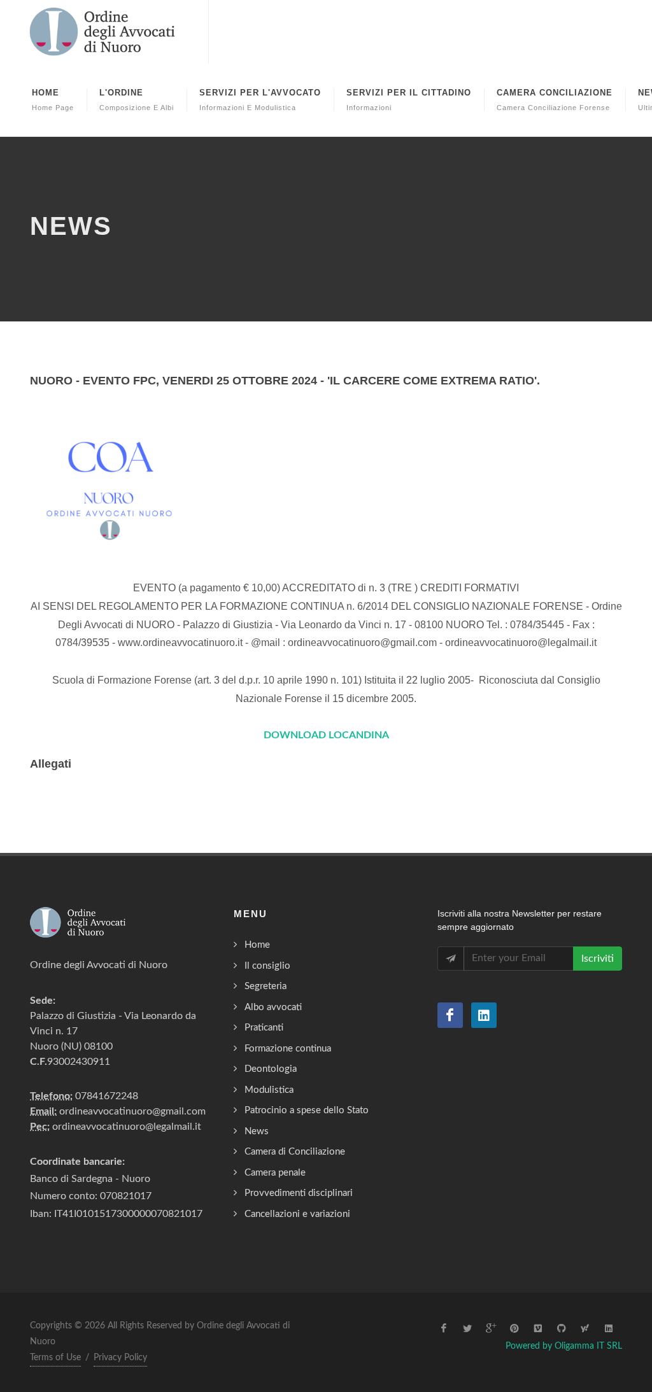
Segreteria (265, 986)
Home (257, 945)
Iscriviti (597, 958)
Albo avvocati (273, 1007)
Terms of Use (55, 1357)
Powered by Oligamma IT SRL (564, 1346)
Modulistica (269, 1090)
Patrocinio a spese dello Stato (306, 1110)
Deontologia (270, 1069)
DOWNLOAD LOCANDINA (326, 735)
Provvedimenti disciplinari (298, 1193)
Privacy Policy (120, 1357)
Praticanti (263, 1027)
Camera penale (275, 1173)
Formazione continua (287, 1048)
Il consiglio (267, 966)
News (256, 1131)
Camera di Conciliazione (294, 1151)
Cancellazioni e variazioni (297, 1214)
